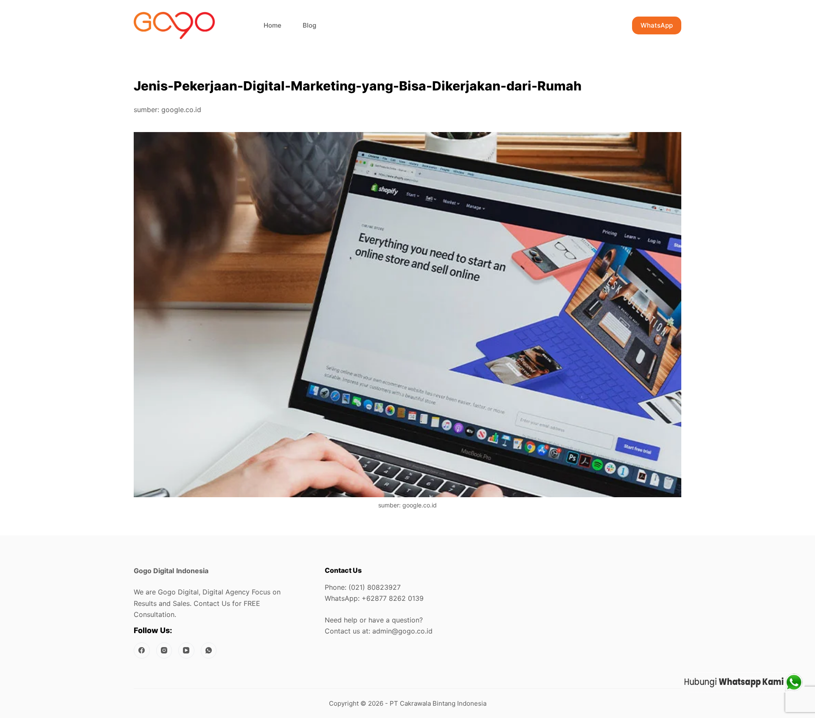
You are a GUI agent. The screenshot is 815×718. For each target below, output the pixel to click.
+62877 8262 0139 (393, 598)
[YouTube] (186, 650)
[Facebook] (142, 650)
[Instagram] (164, 650)
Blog (309, 25)
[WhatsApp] (209, 650)
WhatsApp (657, 25)
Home (272, 25)
